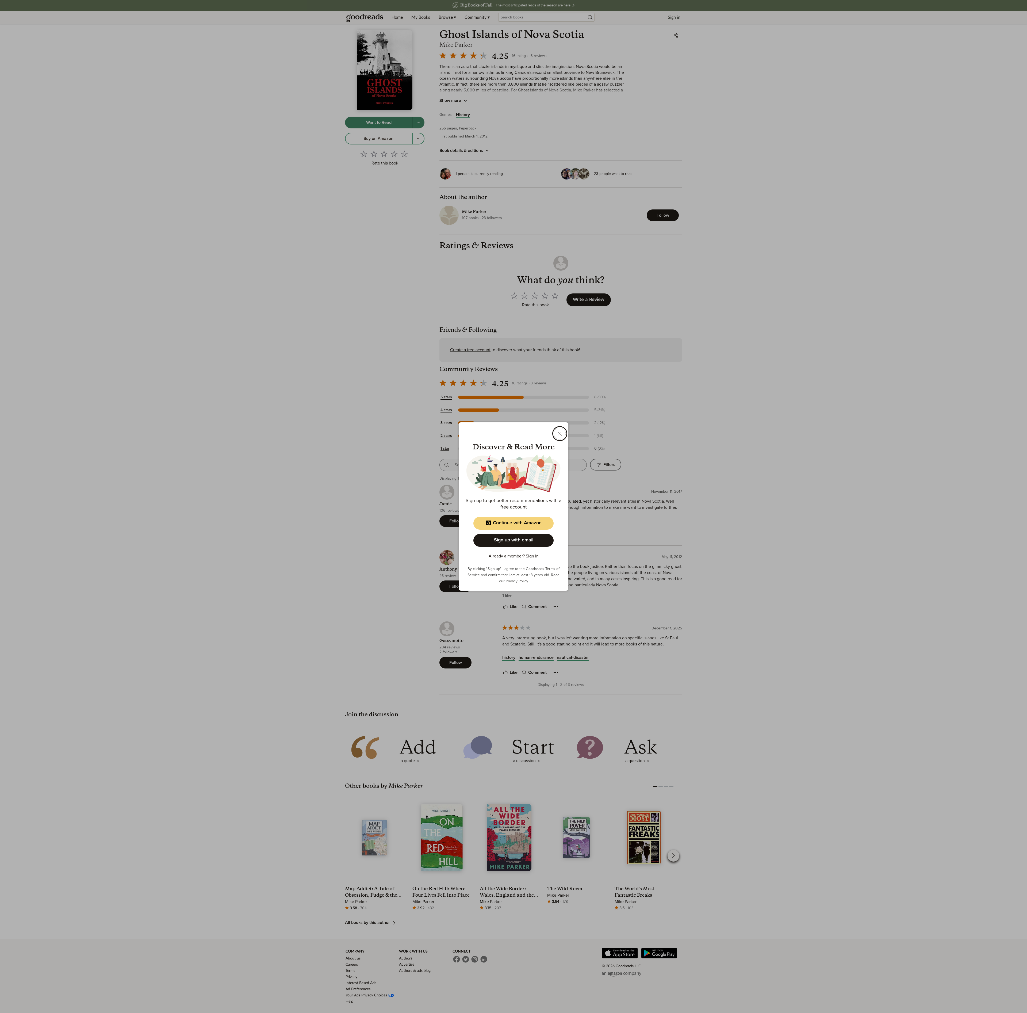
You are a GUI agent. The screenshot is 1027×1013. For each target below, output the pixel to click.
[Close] (560, 433)
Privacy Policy (517, 581)
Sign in (532, 556)
